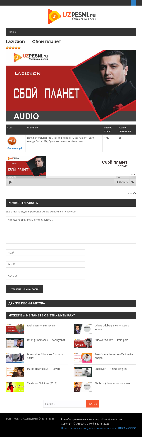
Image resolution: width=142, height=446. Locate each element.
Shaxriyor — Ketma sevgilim (111, 368)
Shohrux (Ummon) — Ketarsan (112, 383)
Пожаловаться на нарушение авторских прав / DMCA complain (98, 428)
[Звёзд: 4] (16, 47)
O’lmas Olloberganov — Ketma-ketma (112, 327)
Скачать (123, 182)
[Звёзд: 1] (7, 47)
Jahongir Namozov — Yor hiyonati (46, 339)
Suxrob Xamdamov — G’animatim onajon (114, 356)
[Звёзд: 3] (13, 47)
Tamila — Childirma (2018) (42, 383)
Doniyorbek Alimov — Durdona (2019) (45, 356)
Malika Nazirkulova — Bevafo (43, 368)
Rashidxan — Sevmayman (41, 325)
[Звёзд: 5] (19, 47)
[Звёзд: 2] (10, 47)
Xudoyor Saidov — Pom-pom (111, 339)
